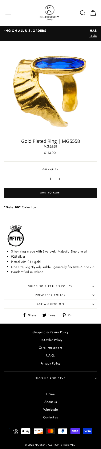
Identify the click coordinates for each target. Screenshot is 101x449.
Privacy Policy (51, 363)
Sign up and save (50, 378)
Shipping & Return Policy (50, 286)
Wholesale (50, 409)
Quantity (50, 169)
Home (50, 394)
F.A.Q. (50, 355)
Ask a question (50, 304)
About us (50, 401)
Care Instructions (50, 347)
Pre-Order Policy (50, 295)
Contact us (50, 417)
